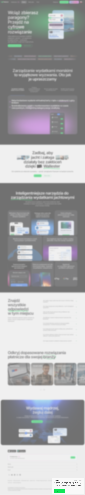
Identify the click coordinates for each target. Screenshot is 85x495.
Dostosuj (69, 491)
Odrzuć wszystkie (78, 480)
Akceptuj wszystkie (59, 491)
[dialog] (68, 486)
